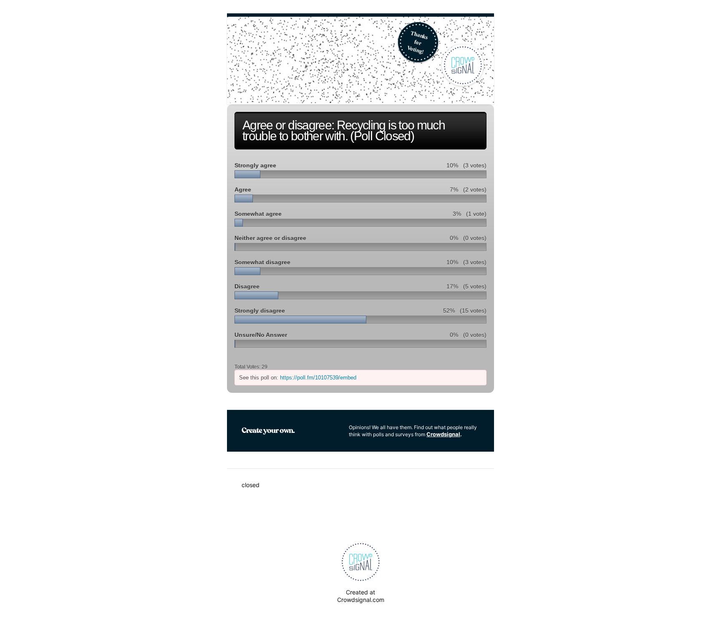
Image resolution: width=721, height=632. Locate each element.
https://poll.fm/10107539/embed (318, 377)
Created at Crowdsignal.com (360, 596)
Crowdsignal (443, 434)
